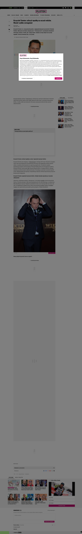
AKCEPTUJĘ (58, 78)
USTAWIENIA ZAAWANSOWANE (27, 78)
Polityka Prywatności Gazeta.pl (52, 75)
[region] (41, 67)
